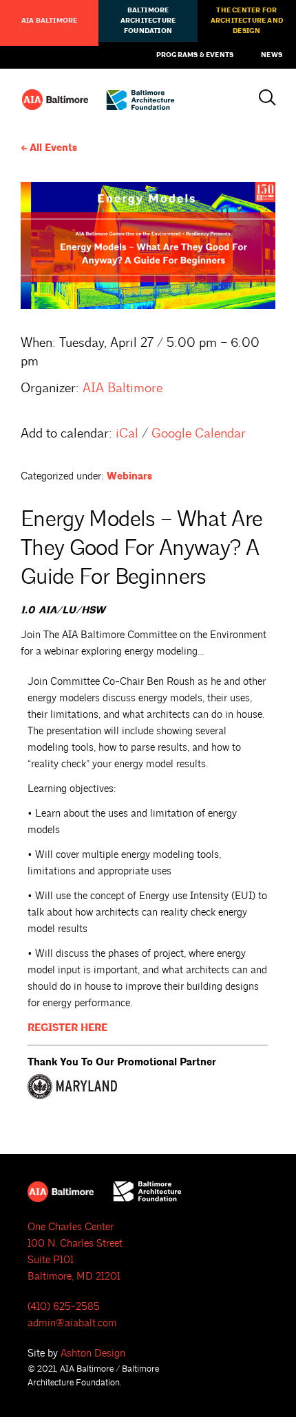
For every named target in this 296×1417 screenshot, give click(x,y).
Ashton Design (93, 1353)
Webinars (129, 476)
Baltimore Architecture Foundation (148, 20)
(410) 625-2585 (64, 1306)
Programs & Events (194, 55)
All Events (53, 148)
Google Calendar (198, 433)
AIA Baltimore (49, 20)
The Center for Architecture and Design (247, 20)
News (271, 55)
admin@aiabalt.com (72, 1323)
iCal (127, 433)
